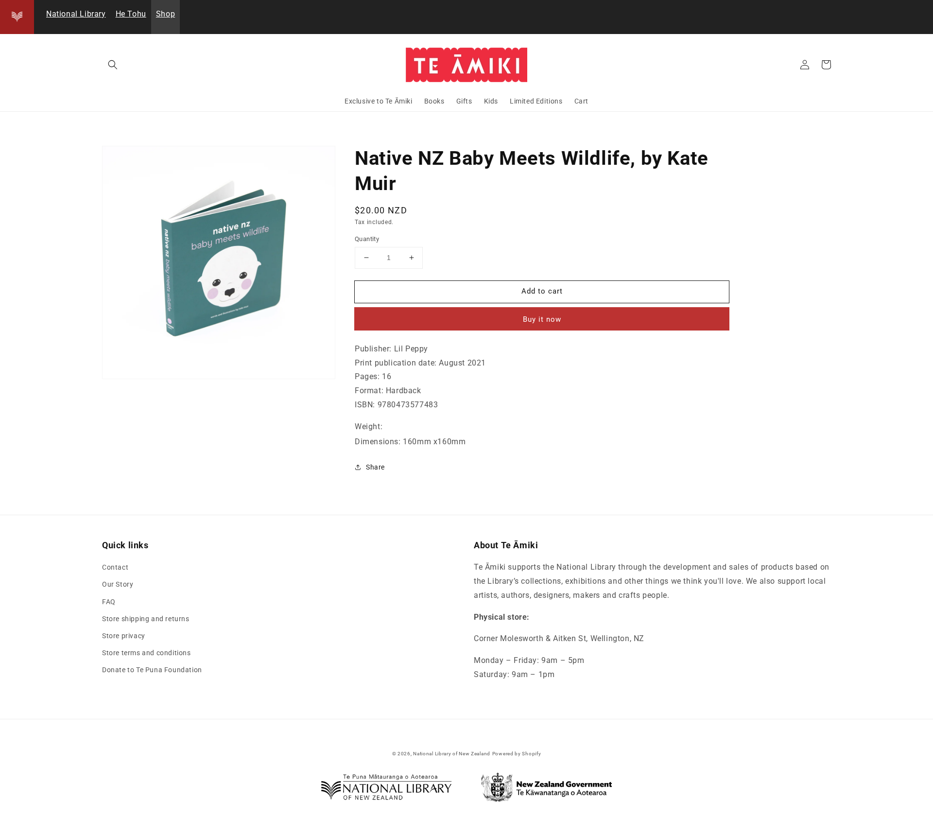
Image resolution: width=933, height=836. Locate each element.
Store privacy (123, 636)
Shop (165, 13)
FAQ (109, 602)
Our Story (117, 584)
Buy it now (542, 319)
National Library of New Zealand (451, 753)
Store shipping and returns (146, 619)
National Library (76, 13)
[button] (112, 64)
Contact (115, 567)
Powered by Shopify (516, 753)
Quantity (367, 239)
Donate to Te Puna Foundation (152, 670)
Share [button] (375, 467)
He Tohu (131, 13)
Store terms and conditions (146, 653)
